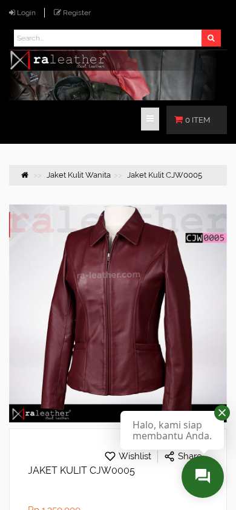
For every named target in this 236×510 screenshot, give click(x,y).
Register (77, 12)
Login (26, 12)
